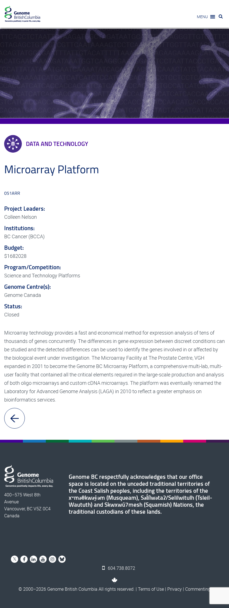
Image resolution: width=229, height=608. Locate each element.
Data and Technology (57, 144)
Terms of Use (151, 589)
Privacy (174, 589)
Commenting (198, 589)
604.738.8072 (121, 568)
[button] (202, 16)
